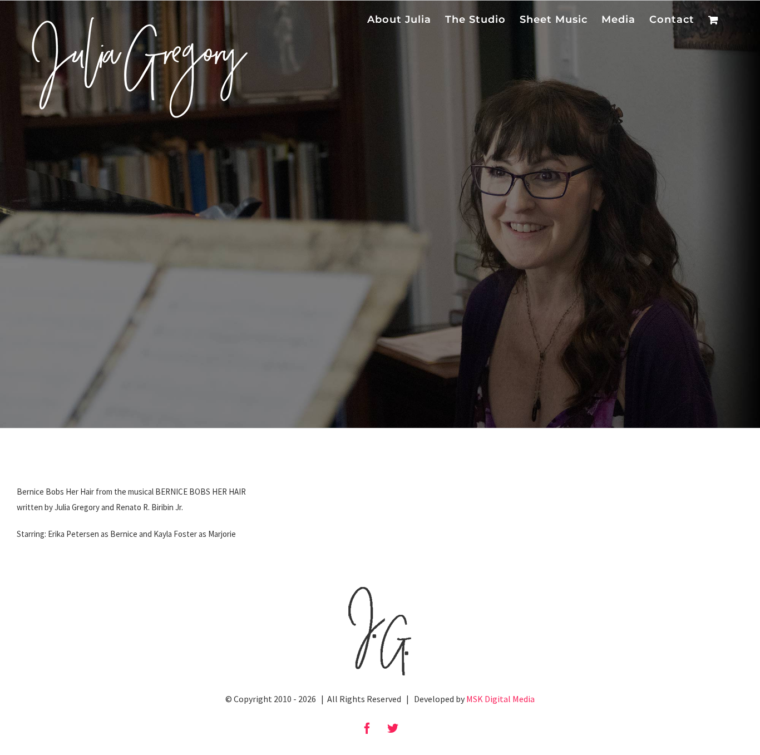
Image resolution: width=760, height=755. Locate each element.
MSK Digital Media (500, 698)
